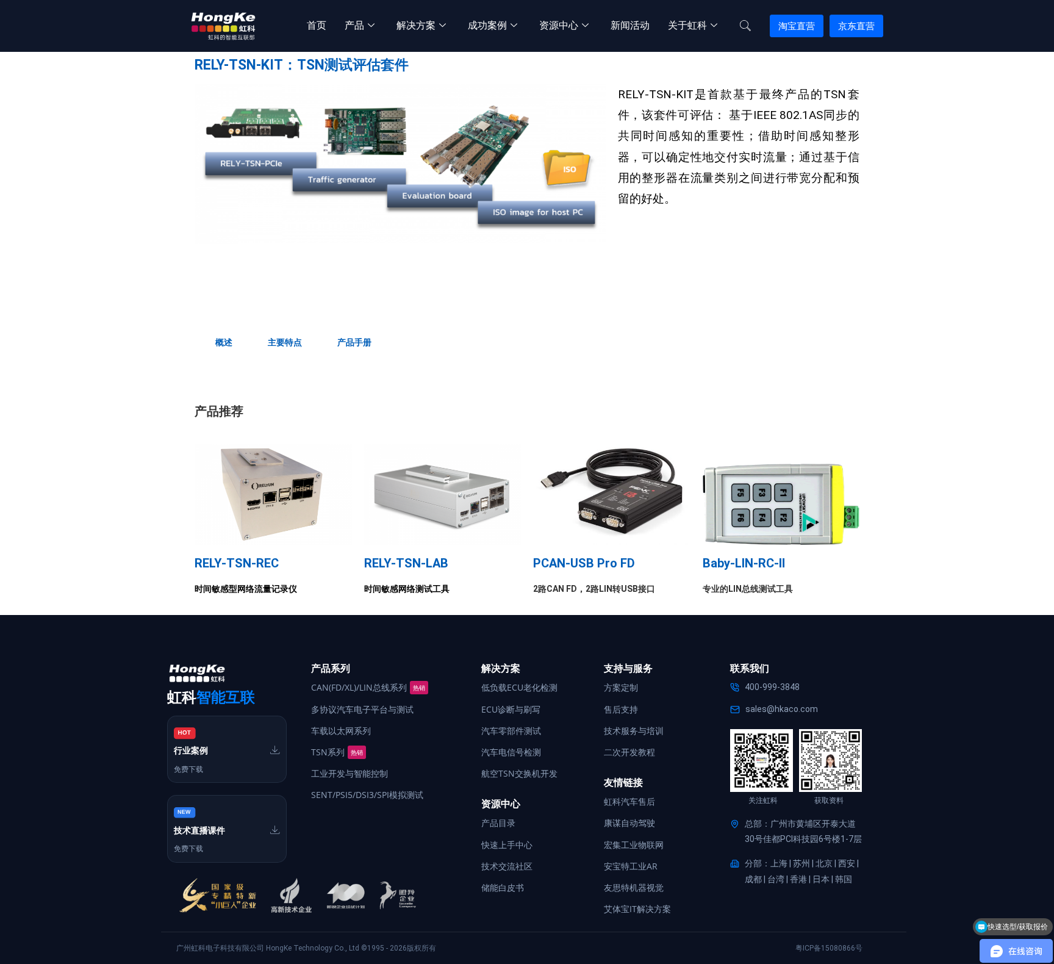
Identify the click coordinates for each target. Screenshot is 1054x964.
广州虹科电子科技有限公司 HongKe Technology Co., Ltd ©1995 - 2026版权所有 (306, 948)
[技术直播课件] (275, 830)
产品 (354, 25)
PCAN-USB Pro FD (584, 563)
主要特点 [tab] (285, 342)
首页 (316, 25)
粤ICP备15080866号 (828, 948)
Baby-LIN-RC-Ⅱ (744, 563)
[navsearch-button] (745, 26)
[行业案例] (275, 750)
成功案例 (487, 25)
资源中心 (558, 25)
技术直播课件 (199, 830)
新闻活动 (630, 25)
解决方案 (416, 25)
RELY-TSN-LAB (406, 563)
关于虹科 (687, 25)
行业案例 (191, 750)
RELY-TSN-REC (237, 563)
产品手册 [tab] (354, 342)
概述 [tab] (223, 342)
